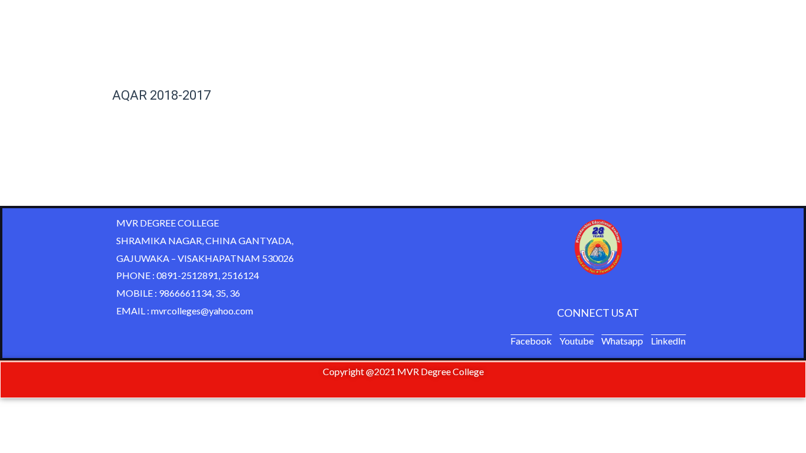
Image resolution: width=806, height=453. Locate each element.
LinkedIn (668, 340)
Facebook (531, 340)
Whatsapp (622, 340)
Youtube (576, 340)
